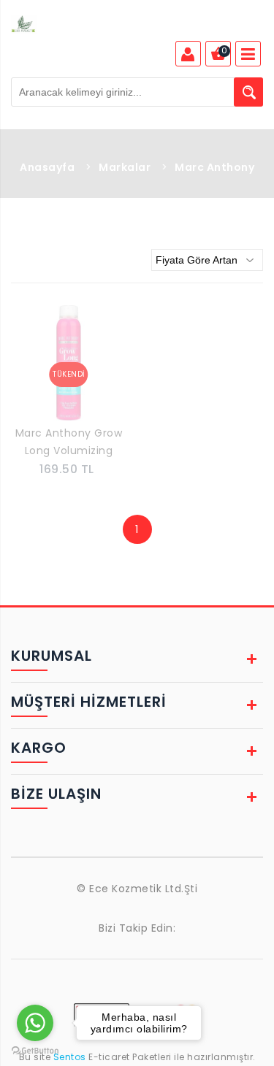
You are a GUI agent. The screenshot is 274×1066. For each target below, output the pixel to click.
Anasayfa (47, 167)
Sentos (69, 1057)
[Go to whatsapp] (35, 1023)
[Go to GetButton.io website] (35, 1051)
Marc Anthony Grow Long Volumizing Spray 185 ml (69, 443)
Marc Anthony (214, 167)
